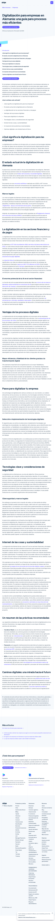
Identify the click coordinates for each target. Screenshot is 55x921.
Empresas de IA (32, 835)
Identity (17, 830)
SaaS (30, 833)
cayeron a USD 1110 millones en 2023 (28, 264)
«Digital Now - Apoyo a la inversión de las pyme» (16, 205)
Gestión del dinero (33, 829)
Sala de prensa (45, 846)
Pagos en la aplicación (34, 825)
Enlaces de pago (19, 840)
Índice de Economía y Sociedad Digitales (30, 173)
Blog (43, 809)
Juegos (30, 841)
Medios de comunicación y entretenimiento (33, 850)
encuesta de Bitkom (20, 183)
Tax (16, 852)
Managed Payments (20, 838)
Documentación (33, 888)
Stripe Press (45, 848)
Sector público (32, 862)
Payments (18, 842)
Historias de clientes (47, 807)
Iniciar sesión (45, 865)
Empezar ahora (7, 767)
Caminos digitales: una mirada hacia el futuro (14, 74)
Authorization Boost (20, 809)
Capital (17, 814)
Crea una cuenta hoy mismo (37, 686)
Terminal (17, 854)
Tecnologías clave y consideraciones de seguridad (15, 66)
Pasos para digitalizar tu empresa (11, 63)
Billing (16, 812)
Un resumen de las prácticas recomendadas (13, 71)
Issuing (17, 834)
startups (21, 266)
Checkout (17, 816)
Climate (17, 818)
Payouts (17, 844)
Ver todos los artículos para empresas (12, 728)
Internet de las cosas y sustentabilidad (12, 69)
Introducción (5, 50)
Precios (17, 805)
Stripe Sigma (18, 850)
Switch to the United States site (26, 917)
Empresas (31, 805)
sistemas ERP (10, 649)
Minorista (31, 864)
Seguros (31, 847)
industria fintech (9, 260)
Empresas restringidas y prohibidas (45, 823)
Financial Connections (20, 828)
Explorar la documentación (36, 785)
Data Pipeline (18, 824)
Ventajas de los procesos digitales (11, 61)
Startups (31, 807)
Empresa (15, 7)
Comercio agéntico (33, 809)
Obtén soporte (45, 857)
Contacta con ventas (20, 767)
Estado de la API (33, 892)
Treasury (17, 856)
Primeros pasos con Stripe (10, 27)
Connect (17, 820)
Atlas (16, 807)
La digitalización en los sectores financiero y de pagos (16, 58)
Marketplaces (32, 827)
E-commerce (32, 814)
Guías (43, 805)
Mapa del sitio (45, 828)
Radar (16, 846)
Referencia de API (33, 890)
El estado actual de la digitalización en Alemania (15, 56)
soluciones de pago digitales (11, 256)
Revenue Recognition (20, 848)
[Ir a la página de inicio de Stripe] (4, 803)
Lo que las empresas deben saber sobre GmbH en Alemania (19, 738)
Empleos (44, 844)
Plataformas (32, 831)
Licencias (44, 826)
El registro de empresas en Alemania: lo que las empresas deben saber (22, 736)
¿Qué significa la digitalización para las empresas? (15, 53)
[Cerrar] (52, 913)
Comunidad (44, 812)
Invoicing (17, 832)
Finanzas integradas (34, 816)
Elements (17, 826)
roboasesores (18, 636)
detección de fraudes (9, 286)
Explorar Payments (7, 786)
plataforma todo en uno (42, 678)
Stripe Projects (32, 900)
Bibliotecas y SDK (33, 897)
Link (16, 836)
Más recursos (6, 7)
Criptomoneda (19, 822)
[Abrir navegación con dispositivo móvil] (51, 2)
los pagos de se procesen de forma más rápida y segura (27, 566)
